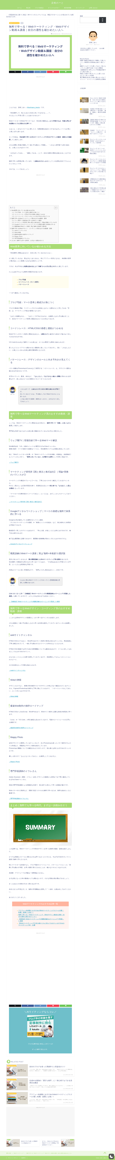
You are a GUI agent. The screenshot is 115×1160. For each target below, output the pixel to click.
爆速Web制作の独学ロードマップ (24, 234)
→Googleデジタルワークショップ (20, 544)
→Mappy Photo (14, 761)
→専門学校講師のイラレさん (19, 798)
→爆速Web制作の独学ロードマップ (21, 728)
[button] (111, 1156)
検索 (81, 16)
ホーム (19, 8)
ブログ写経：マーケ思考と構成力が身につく (27, 212)
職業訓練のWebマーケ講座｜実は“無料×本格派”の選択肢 (31, 226)
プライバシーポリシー (13, 1157)
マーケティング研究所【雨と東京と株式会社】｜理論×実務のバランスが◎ (36, 222)
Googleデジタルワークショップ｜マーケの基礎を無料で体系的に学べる (35, 224)
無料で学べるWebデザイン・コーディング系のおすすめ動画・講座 (32, 228)
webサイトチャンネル (21, 230)
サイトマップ (80, 8)
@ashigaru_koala (33, 107)
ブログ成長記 (39, 8)
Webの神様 (18, 232)
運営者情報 (67, 8)
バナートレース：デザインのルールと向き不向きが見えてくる (32, 216)
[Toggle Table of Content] (55, 207)
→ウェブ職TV (14, 462)
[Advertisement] (40, 91)
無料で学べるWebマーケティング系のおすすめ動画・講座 (29, 218)
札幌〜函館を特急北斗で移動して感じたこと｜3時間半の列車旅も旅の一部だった (93, 62)
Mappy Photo (18, 236)
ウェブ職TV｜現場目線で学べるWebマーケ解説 (28, 220)
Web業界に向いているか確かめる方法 (23, 210)
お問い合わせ (93, 8)
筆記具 (28, 8)
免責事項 (23, 1157)
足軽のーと (57, 2)
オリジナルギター (54, 8)
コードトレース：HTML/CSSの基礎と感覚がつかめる (30, 214)
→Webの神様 (13, 696)
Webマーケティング (14, 23)
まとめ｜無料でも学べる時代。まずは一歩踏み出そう (28, 240)
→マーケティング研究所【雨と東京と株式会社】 (25, 501)
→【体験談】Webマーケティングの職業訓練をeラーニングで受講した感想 (34, 601)
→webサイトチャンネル (17, 670)
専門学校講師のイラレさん (22, 238)
